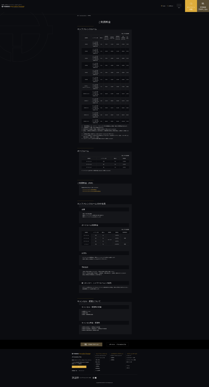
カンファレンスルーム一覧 (100, 357)
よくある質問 (97, 370)
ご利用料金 (97, 366)
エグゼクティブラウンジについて (116, 355)
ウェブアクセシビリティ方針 (85, 377)
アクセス (128, 365)
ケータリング (129, 355)
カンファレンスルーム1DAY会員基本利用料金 (92, 191)
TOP (78, 15)
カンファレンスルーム (83, 15)
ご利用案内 (112, 357)
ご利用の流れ (97, 364)
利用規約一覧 (74, 370)
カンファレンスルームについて (100, 355)
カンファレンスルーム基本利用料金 (89, 189)
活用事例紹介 (97, 368)
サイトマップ (81, 370)
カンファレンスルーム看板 (131, 359)
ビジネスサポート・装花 (131, 357)
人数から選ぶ (97, 359)
